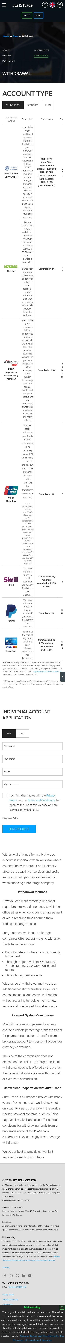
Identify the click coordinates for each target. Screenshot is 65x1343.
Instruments (41, 50)
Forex (15, 36)
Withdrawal (41, 55)
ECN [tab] (48, 105)
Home (6, 36)
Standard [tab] (32, 105)
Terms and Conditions (41, 800)
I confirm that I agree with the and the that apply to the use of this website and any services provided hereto (34, 802)
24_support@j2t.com (17, 1287)
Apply (27, 15)
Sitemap (5, 1267)
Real (9, 733)
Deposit (6, 55)
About (5, 50)
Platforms (8, 61)
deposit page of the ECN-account (47, 671)
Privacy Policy (8, 1295)
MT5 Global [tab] (13, 105)
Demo (38, 15)
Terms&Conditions (10, 1300)
